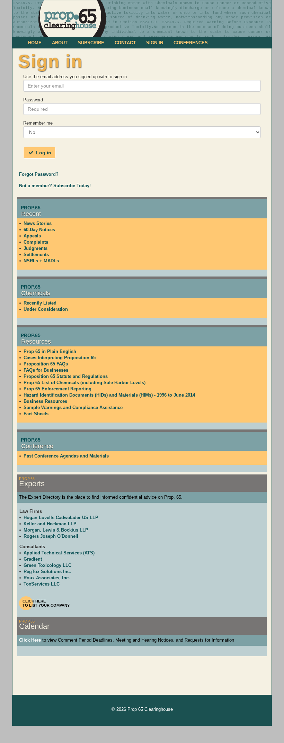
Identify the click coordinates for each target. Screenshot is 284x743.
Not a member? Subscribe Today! (55, 185)
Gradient (33, 559)
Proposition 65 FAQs (46, 363)
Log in (43, 152)
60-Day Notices (39, 229)
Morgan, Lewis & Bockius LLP (56, 530)
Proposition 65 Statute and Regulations (66, 376)
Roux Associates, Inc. (47, 577)
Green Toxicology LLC (47, 565)
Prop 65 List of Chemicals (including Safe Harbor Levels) (84, 382)
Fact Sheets (36, 413)
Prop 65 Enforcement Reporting (57, 388)
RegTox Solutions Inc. (47, 571)
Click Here (30, 640)
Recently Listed (40, 303)
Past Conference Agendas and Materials (66, 456)
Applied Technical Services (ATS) (59, 552)
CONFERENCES (191, 42)
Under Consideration (46, 309)
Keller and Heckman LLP (50, 523)
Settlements (36, 254)
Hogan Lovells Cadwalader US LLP (61, 517)
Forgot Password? (39, 174)
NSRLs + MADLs (41, 260)
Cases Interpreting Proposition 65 (60, 357)
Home (35, 42)
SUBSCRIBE (91, 42)
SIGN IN (154, 42)
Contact (125, 42)
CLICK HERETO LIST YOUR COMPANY (46, 603)
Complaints (36, 242)
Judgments (35, 248)
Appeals (32, 235)
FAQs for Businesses (46, 370)
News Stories (38, 223)
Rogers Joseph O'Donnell (51, 536)
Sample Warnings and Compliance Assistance (73, 407)
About (60, 42)
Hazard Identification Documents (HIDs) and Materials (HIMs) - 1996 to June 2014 (109, 395)
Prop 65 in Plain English (50, 351)
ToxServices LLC (42, 584)
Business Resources (45, 401)
